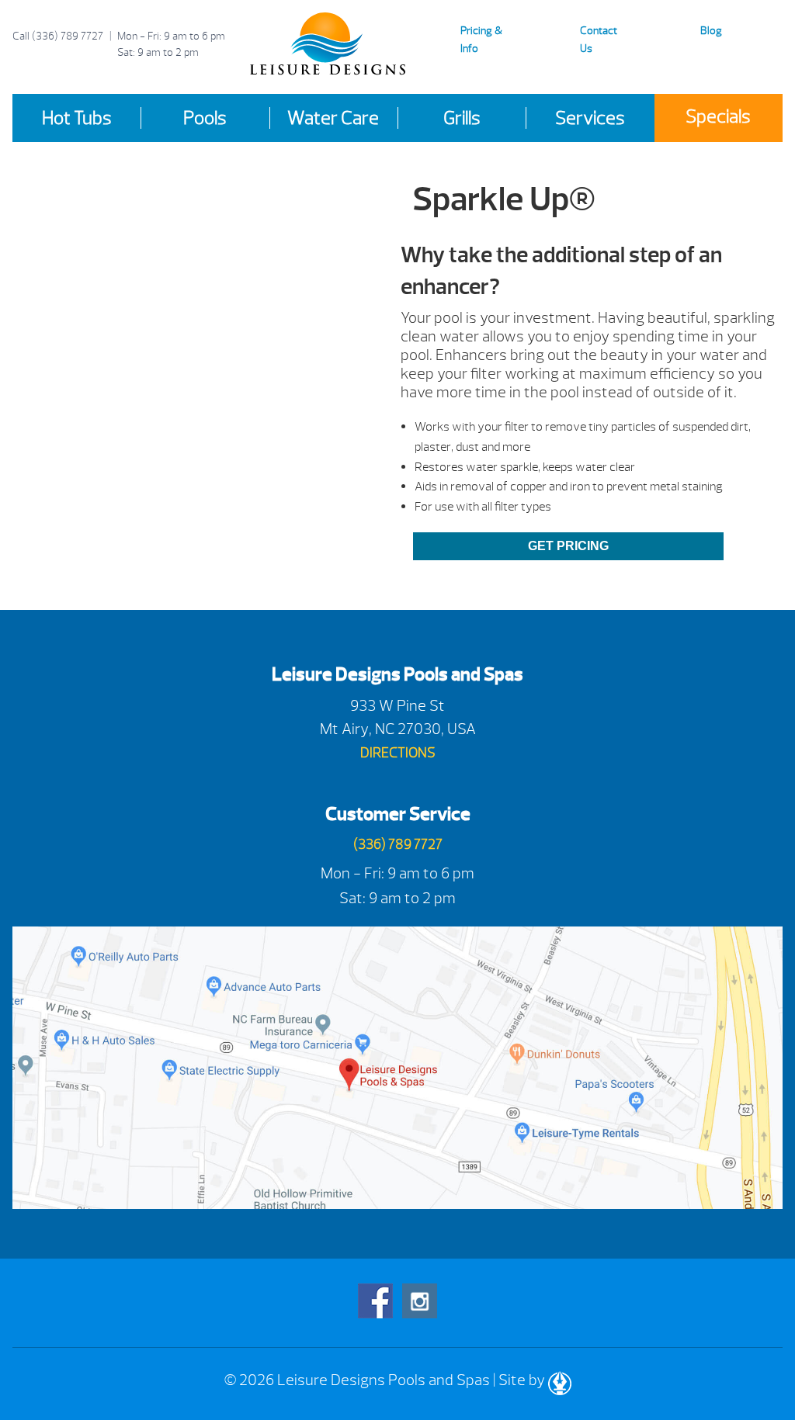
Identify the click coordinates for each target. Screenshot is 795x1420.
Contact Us (598, 39)
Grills (462, 118)
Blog (711, 30)
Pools (205, 118)
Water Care (333, 118)
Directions (398, 753)
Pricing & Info (481, 39)
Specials (718, 116)
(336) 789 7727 (67, 36)
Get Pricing (568, 545)
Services (590, 118)
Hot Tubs (77, 118)
